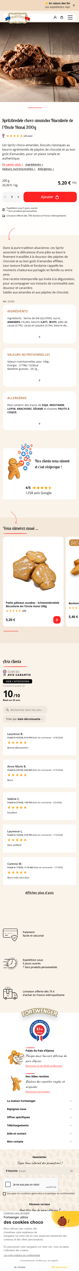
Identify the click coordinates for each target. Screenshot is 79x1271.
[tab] (35, 107)
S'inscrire (11, 1171)
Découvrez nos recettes (38, 1091)
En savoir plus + (12, 164)
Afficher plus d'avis (39, 893)
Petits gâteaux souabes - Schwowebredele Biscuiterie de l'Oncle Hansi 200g (32, 604)
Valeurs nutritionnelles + (18, 169)
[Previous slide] (9, 67)
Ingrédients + (34, 164)
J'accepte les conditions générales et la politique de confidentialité (40, 1193)
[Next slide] (69, 67)
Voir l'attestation (17, 681)
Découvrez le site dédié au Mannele (44, 1065)
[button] (55, 17)
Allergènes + (46, 169)
